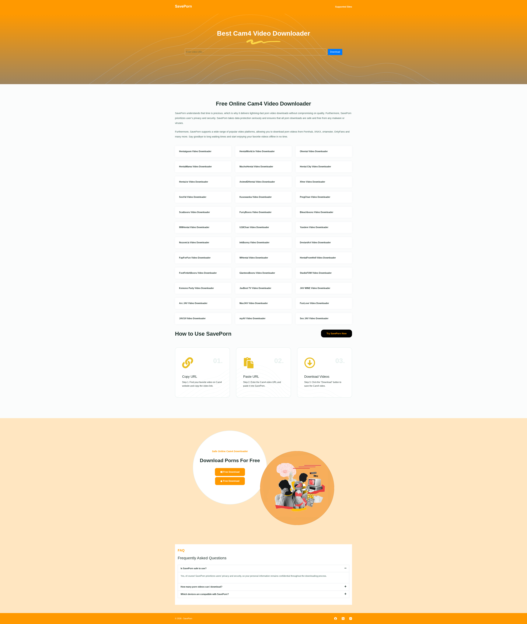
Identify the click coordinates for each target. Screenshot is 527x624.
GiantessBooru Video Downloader (257, 273)
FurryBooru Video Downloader (255, 212)
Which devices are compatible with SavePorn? (205, 594)
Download (335, 52)
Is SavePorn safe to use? (194, 568)
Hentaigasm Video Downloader (195, 151)
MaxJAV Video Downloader (253, 303)
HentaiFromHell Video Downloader (318, 258)
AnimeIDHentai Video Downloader (257, 182)
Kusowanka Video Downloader (255, 197)
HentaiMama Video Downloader (195, 166)
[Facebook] (335, 618)
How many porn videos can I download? (201, 587)
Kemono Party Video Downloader (196, 288)
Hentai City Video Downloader (315, 166)
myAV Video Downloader (252, 318)
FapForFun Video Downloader (195, 258)
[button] (263, 568)
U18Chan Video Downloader (254, 227)
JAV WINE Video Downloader (315, 288)
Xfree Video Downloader (312, 182)
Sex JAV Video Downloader (314, 318)
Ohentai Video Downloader (314, 151)
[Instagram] (350, 618)
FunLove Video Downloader (314, 303)
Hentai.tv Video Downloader (193, 182)
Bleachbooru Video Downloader (316, 212)
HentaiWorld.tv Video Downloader (257, 151)
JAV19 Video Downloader (192, 318)
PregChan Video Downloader (315, 197)
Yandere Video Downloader (314, 227)
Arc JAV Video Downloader (193, 303)
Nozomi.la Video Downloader (194, 242)
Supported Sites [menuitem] (343, 7)
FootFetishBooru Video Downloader (198, 273)
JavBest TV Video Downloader (255, 288)
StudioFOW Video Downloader (316, 273)
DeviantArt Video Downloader (315, 242)
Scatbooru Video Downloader (194, 212)
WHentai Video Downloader (253, 258)
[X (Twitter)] (343, 618)
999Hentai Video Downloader (194, 227)
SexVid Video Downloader (192, 197)
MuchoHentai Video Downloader (256, 166)
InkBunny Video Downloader (254, 242)
